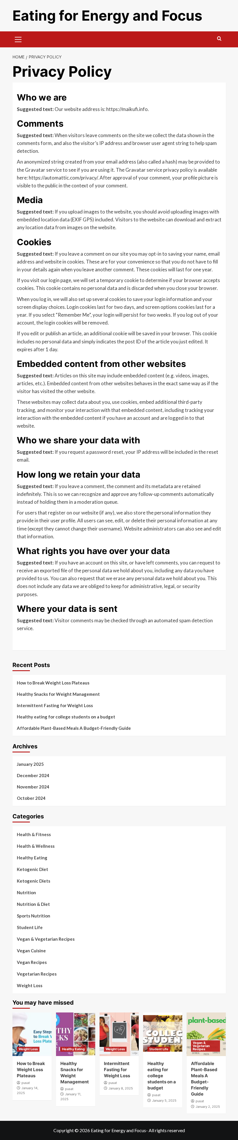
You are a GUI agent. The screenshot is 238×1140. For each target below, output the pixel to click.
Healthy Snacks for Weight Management (58, 694)
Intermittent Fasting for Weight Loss (55, 705)
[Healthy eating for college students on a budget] (162, 1034)
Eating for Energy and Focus (107, 15)
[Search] (219, 39)
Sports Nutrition (33, 915)
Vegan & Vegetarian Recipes (46, 939)
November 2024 (33, 786)
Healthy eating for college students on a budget (66, 716)
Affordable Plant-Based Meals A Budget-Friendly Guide (74, 728)
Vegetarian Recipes (37, 973)
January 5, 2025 (164, 1100)
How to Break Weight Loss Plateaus (53, 682)
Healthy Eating (32, 857)
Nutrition (26, 892)
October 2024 (31, 798)
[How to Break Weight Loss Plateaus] (32, 1034)
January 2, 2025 (208, 1107)
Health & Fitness (34, 834)
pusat (25, 1083)
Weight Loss (29, 985)
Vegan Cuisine (31, 950)
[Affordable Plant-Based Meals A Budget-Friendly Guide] (206, 1034)
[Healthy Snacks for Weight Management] (75, 1034)
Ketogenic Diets (33, 880)
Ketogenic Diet (32, 869)
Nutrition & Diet (33, 904)
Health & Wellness (36, 846)
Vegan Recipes (32, 962)
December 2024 (33, 775)
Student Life (30, 927)
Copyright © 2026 (72, 1130)
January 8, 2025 (121, 1088)
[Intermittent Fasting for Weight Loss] (119, 1034)
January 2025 (30, 764)
